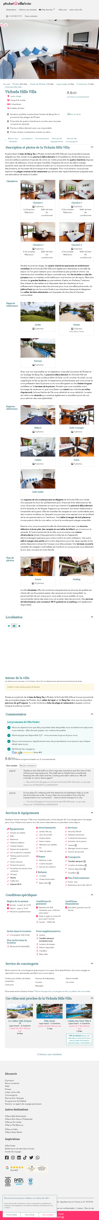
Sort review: (12, 765)
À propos (9, 1080)
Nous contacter (31, 16)
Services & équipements (57, 140)
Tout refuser (30, 1215)
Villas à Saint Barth (13, 1132)
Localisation (27, 138)
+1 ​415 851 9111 (15, 16)
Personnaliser (11, 1215)
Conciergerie (11, 1095)
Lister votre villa (75, 10)
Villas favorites (48, 9)
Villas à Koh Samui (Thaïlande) (18, 1119)
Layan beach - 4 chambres (79, 1023)
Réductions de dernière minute (19, 1148)
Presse (8, 1089)
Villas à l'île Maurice (14, 1125)
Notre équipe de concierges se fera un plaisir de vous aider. (63, 991)
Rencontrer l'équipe (14, 1098)
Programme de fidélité (15, 1101)
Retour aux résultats (28, 10)
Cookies (79, 1208)
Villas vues (63, 10)
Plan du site (89, 1208)
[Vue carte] (14, 625)
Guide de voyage (13, 1151)
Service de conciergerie (72, 140)
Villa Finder (10, 1145)
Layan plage (15, 96)
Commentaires (42, 138)
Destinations (11, 10)
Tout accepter (47, 1215)
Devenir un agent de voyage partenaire (23, 1104)
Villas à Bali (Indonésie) (15, 1116)
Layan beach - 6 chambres (49, 1023)
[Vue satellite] (8, 625)
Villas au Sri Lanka (13, 1122)
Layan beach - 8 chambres (20, 1026)
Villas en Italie (11, 1129)
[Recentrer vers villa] (19, 625)
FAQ (7, 1086)
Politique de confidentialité (63, 1208)
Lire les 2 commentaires (78, 96)
